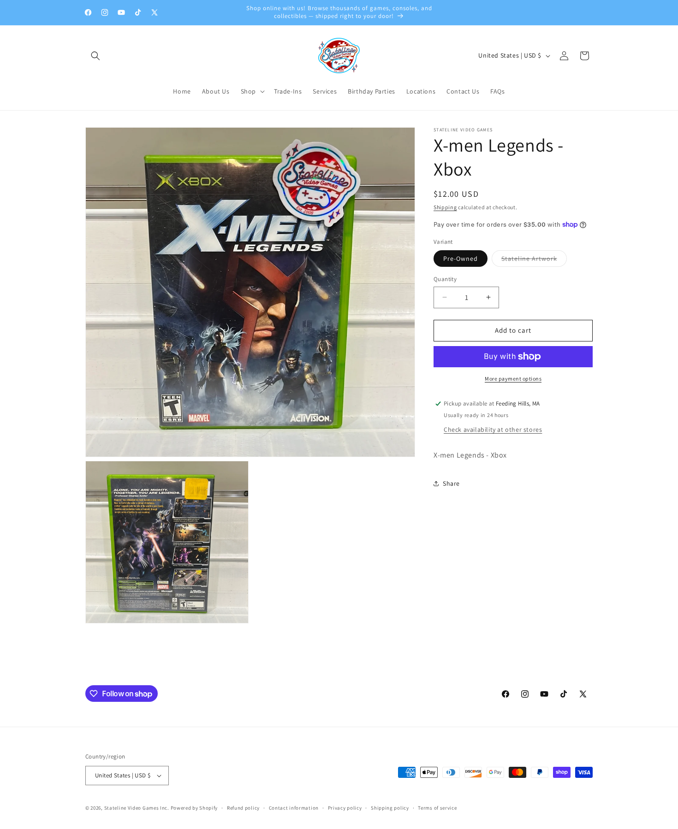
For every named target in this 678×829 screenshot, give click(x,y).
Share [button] (451, 483)
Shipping (445, 207)
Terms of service (437, 808)
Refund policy (243, 808)
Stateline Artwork (534, 260)
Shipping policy (390, 808)
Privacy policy (345, 808)
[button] (95, 56)
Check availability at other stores (493, 429)
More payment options (513, 378)
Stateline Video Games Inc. (136, 808)
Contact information (294, 808)
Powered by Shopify (194, 808)
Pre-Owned (460, 258)
